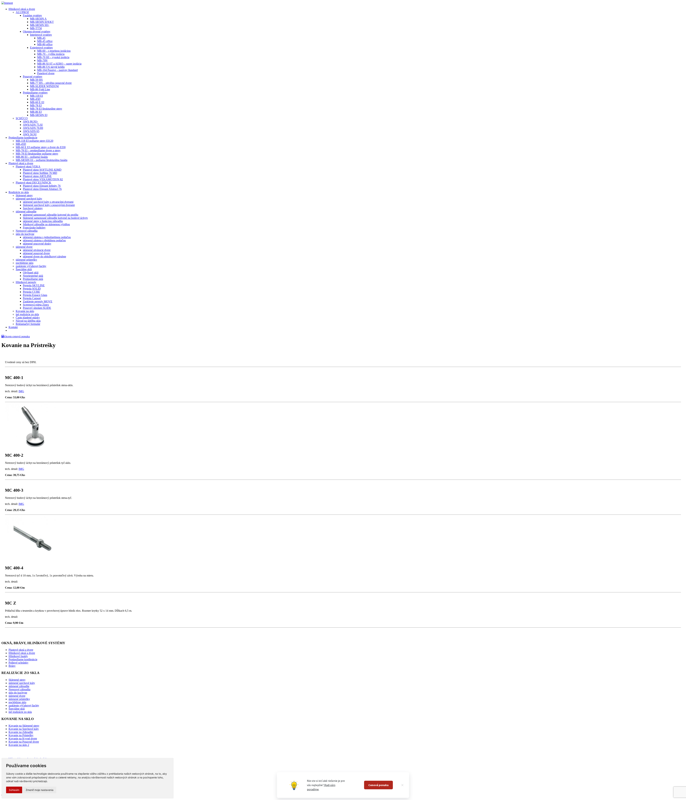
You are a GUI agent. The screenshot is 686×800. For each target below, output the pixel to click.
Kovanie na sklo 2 (19, 744)
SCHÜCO (22, 118)
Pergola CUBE (31, 291)
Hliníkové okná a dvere (22, 9)
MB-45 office (45, 41)
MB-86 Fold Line (40, 89)
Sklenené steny (24, 195)
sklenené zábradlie (26, 211)
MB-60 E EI (37, 102)
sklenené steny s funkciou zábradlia (43, 221)
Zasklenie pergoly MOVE (37, 301)
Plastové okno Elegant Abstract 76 (42, 188)
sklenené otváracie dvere (37, 250)
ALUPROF (22, 12)
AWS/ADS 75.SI (33, 124)
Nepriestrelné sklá (33, 275)
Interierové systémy (41, 34)
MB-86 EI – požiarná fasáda (32, 156)
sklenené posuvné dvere (36, 253)
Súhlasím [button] (14, 789)
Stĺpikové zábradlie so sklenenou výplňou (46, 224)
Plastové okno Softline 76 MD (40, 172)
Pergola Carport (32, 298)
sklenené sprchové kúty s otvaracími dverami (48, 201)
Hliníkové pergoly (26, 282)
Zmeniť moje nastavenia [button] (39, 789)
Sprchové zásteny (33, 208)
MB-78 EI (36, 105)
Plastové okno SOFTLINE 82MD (42, 169)
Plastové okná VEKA (28, 166)
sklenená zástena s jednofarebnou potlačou (47, 237)
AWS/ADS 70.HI (33, 127)
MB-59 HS (36, 79)
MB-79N (42, 60)
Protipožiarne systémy (35, 92)
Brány (12, 665)
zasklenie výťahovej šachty (31, 266)
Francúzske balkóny (34, 227)
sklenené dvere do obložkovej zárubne (44, 256)
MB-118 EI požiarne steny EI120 (34, 140)
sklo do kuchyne (25, 233)
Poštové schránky (18, 662)
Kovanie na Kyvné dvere (23, 738)
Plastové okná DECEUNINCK (33, 182)
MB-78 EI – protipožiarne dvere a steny (38, 150)
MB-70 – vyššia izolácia (50, 54)
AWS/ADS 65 (31, 131)
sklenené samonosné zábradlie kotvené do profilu (50, 214)
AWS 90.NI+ (30, 121)
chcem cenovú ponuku (17, 336)
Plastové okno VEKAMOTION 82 (43, 179)
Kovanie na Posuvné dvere (24, 741)
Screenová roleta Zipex (36, 304)
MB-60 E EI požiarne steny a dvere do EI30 (41, 147)
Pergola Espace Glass (35, 295)
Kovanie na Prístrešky (21, 735)
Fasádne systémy (32, 15)
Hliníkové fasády (18, 656)
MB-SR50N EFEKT (42, 21)
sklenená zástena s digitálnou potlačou (44, 240)
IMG (21, 391)
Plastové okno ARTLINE (37, 176)
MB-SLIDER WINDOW (44, 86)
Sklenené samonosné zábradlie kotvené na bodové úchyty (55, 217)
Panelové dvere (45, 73)
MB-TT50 (36, 28)
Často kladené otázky (28, 317)
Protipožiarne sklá (33, 278)
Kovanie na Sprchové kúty (24, 728)
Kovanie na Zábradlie (21, 732)
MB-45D (35, 99)
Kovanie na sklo (25, 311)
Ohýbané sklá (30, 272)
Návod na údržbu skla (28, 320)
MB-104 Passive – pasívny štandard (57, 70)
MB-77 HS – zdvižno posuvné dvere (51, 82)
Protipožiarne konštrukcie (23, 137)
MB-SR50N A (38, 18)
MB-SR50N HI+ (39, 25)
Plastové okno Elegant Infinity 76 (42, 185)
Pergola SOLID (32, 288)
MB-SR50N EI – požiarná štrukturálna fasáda (41, 160)
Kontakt (13, 327)
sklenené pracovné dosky (37, 243)
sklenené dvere (24, 246)
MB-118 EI (36, 95)
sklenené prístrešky (26, 259)
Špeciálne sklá (24, 269)
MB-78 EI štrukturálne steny (46, 108)
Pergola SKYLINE (34, 285)
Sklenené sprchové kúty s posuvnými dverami (49, 205)
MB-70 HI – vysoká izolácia (53, 57)
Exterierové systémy (41, 47)
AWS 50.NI (29, 134)
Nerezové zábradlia (27, 230)
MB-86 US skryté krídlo (51, 66)
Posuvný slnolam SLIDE (37, 307)
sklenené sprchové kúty (29, 198)
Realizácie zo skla (19, 192)
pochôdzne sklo (24, 262)
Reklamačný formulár (28, 323)
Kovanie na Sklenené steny (24, 725)
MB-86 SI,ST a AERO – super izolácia (59, 63)
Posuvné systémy (32, 76)
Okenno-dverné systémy (36, 31)
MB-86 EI (36, 111)
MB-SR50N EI (38, 115)
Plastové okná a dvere (21, 163)
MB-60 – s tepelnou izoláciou (54, 50)
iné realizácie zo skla (27, 314)
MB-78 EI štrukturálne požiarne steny (37, 153)
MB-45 (41, 37)
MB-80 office (45, 44)
